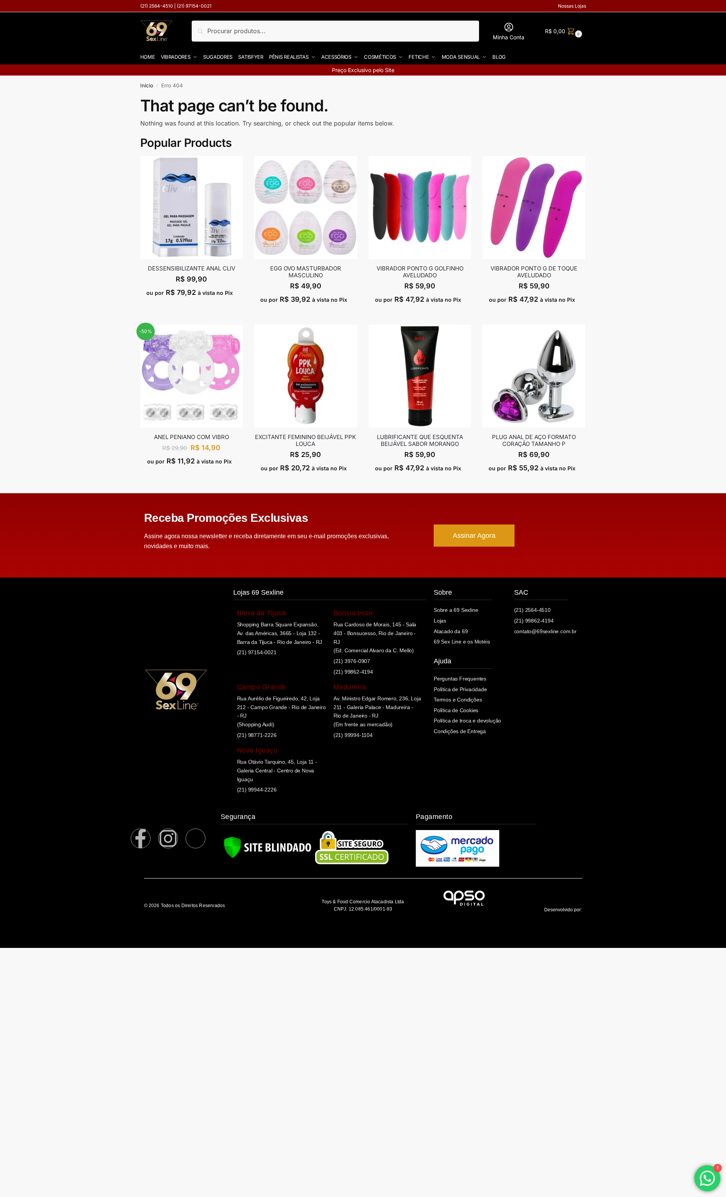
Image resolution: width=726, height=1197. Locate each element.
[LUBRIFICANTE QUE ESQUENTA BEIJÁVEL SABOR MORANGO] (420, 376)
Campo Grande (261, 687)
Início (146, 85)
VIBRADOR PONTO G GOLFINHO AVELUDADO (420, 272)
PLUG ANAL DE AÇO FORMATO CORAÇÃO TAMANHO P (534, 440)
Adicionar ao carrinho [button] (191, 309)
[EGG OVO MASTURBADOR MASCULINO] (305, 207)
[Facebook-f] (141, 838)
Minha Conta (508, 37)
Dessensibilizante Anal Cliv (191, 268)
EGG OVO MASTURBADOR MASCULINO (305, 272)
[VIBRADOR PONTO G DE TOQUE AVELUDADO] (533, 207)
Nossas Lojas (572, 6)
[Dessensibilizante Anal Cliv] (191, 207)
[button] (562, 31)
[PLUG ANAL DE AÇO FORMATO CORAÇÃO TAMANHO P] (533, 376)
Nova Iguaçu (257, 750)
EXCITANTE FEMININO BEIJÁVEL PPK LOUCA (305, 440)
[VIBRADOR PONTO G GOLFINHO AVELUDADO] (420, 207)
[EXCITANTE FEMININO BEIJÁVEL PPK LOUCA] (305, 376)
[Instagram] (168, 838)
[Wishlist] (237, 167)
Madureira (349, 687)
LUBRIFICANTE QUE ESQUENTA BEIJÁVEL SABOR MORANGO (420, 440)
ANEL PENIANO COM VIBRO (191, 437)
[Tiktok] (195, 838)
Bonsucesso (353, 613)
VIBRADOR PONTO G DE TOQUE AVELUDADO (533, 272)
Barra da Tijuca (261, 613)
